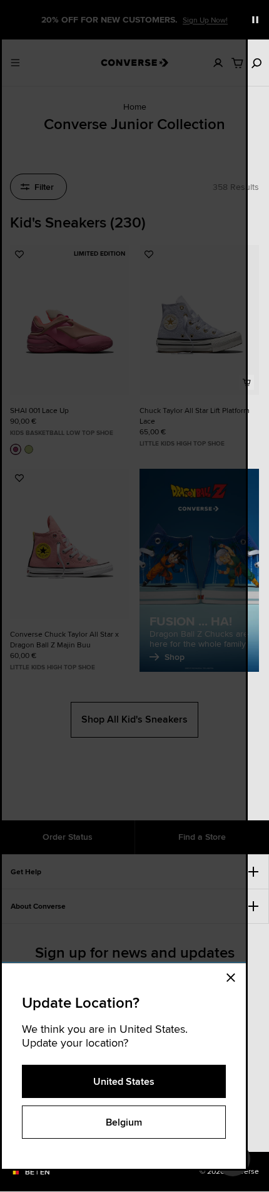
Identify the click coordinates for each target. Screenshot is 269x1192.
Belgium (124, 1122)
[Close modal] (234, 975)
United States (124, 1081)
